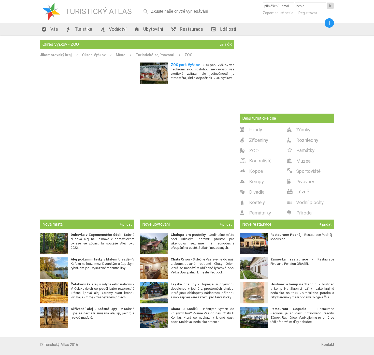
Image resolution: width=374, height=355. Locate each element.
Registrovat (307, 13)
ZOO (188, 55)
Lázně (298, 191)
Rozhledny (302, 140)
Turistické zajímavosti (155, 55)
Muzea (299, 161)
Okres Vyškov (94, 55)
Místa (120, 55)
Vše (49, 29)
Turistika (79, 29)
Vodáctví (113, 29)
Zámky (298, 130)
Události (223, 29)
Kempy (252, 181)
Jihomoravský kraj (56, 55)
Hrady (251, 130)
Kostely (252, 202)
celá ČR (226, 44)
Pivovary (300, 181)
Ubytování (148, 29)
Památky (300, 150)
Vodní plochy (305, 202)
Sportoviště (304, 170)
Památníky (255, 213)
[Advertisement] (137, 122)
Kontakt (327, 345)
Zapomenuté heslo (278, 13)
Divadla (252, 192)
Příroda (299, 213)
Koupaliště (255, 160)
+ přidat (126, 224)
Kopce (251, 170)
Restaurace (187, 29)
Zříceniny (254, 140)
